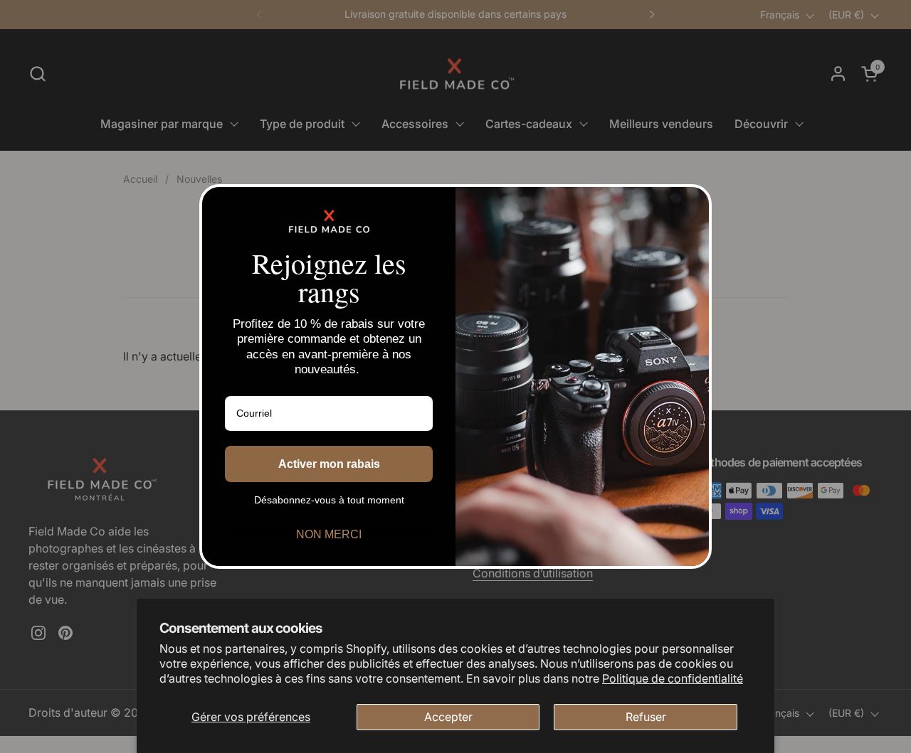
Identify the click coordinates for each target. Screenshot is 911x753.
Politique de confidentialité (672, 678)
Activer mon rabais (329, 464)
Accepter (448, 717)
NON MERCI (329, 534)
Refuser (646, 717)
